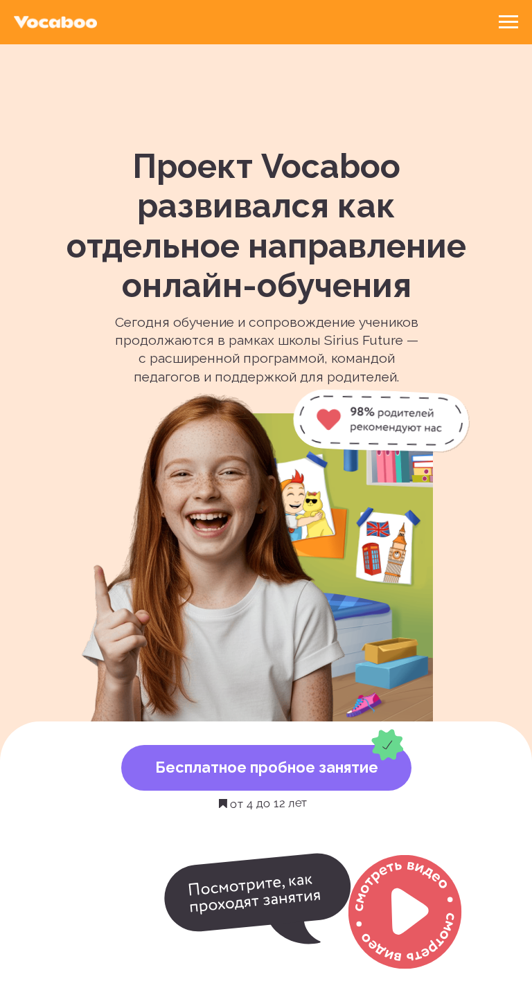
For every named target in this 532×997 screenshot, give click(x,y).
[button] (405, 912)
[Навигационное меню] (508, 22)
